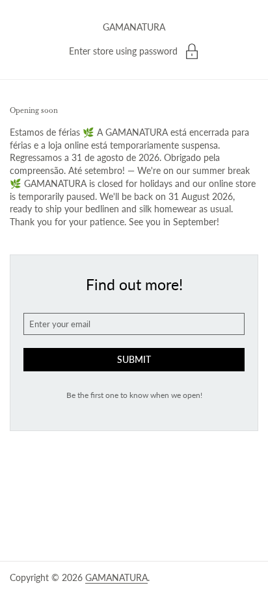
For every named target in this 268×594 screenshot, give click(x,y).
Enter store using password (123, 50)
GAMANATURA (134, 26)
